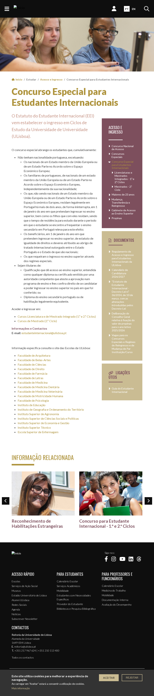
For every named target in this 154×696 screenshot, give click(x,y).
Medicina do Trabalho (114, 590)
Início (19, 79)
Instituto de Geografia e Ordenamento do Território (51, 409)
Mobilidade (63, 590)
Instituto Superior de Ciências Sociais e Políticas (48, 418)
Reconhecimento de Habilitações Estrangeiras (37, 523)
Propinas (117, 218)
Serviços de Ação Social (25, 586)
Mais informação (21, 688)
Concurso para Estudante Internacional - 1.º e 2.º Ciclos (107, 523)
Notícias (16, 614)
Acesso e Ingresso (51, 79)
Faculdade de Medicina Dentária (38, 387)
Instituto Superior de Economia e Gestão (43, 423)
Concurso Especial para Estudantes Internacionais (65, 97)
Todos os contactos (23, 657)
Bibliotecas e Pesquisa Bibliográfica (76, 608)
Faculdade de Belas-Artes (34, 360)
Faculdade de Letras (30, 378)
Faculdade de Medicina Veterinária (40, 391)
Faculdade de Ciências (32, 364)
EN (133, 9)
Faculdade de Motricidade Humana (40, 396)
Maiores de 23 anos (123, 194)
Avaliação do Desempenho (117, 604)
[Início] (19, 8)
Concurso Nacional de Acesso (123, 148)
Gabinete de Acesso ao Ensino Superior (124, 212)
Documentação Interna (115, 599)
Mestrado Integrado (62, 316)
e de (46, 316)
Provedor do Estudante (70, 604)
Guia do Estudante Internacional (123, 390)
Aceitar (109, 677)
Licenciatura (35, 316)
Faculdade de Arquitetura (34, 355)
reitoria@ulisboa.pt (25, 646)
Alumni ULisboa (20, 600)
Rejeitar (132, 677)
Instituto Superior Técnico (34, 427)
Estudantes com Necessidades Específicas (74, 597)
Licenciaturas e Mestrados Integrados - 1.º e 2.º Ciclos (124, 177)
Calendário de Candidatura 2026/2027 (120, 273)
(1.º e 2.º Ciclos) (86, 316)
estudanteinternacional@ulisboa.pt (44, 333)
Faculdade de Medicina (33, 382)
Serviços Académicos (68, 586)
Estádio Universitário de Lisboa (29, 595)
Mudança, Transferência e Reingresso (121, 202)
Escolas (16, 581)
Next (148, 501)
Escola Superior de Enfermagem (38, 432)
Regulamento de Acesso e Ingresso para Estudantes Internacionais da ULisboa (123, 258)
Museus (16, 590)
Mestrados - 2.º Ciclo (123, 188)
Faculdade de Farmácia (32, 373)
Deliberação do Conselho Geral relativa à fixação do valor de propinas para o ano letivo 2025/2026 (123, 322)
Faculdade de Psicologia (33, 400)
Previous (5, 501)
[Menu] (7, 9)
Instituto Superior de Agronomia (38, 414)
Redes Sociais (19, 604)
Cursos (22, 316)
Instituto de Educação (31, 405)
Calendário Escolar (67, 581)
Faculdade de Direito (31, 369)
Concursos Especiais (118, 155)
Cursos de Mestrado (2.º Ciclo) (37, 321)
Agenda (16, 609)
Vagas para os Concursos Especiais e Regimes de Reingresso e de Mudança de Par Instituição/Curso (123, 344)
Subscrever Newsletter (25, 618)
